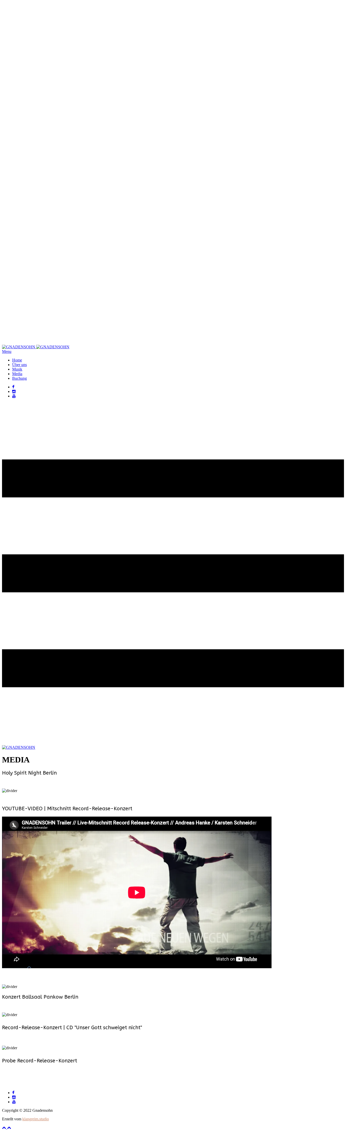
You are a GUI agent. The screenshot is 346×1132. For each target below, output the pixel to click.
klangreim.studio (35, 1119)
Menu (6, 351)
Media (17, 374)
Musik (17, 369)
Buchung (19, 378)
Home (17, 360)
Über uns (19, 364)
